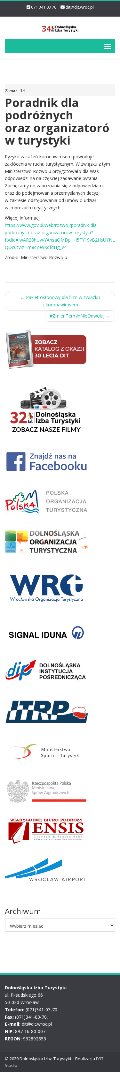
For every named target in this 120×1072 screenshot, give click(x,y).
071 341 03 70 (43, 7)
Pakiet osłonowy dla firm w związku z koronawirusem (60, 301)
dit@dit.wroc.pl (80, 7)
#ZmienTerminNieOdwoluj (80, 316)
